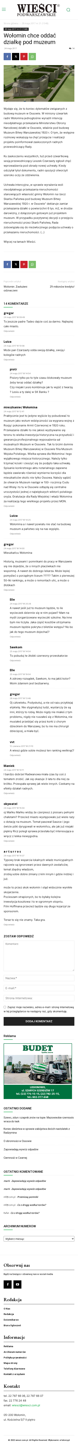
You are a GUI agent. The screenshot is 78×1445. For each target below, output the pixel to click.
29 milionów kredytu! (62, 286)
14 (73, 48)
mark (7, 1181)
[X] (15, 56)
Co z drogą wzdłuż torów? (31, 1205)
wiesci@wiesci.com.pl (26, 1405)
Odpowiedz (9, 331)
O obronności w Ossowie (18, 1141)
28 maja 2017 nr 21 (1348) (35, 23)
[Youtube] (17, 1284)
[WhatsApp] (32, 56)
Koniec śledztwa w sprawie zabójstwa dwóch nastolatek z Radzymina (37, 1130)
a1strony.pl (65, 1440)
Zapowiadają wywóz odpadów (21, 1149)
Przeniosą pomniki (27, 1197)
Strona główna (11, 23)
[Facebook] (7, 56)
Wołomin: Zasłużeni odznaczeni (15, 288)
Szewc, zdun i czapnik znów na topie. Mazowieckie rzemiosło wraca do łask (39, 1119)
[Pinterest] (24, 56)
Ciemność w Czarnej (16, 1157)
